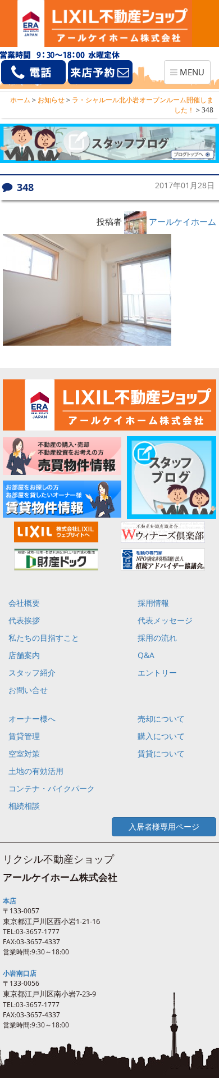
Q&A (146, 655)
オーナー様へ (32, 718)
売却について (161, 718)
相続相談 (24, 805)
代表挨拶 (24, 620)
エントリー (157, 672)
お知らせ (51, 100)
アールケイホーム (182, 221)
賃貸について (161, 753)
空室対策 (24, 753)
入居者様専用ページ (164, 826)
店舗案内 (24, 655)
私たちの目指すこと (43, 637)
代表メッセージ (165, 620)
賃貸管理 (24, 736)
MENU (190, 75)
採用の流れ (157, 637)
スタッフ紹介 (32, 672)
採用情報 (153, 602)
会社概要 (24, 602)
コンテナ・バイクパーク (51, 788)
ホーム (20, 100)
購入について (161, 736)
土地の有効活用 (35, 771)
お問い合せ (28, 690)
